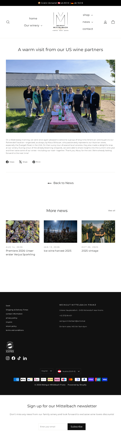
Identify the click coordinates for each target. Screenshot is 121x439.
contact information (14, 314)
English (45, 371)
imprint (9, 322)
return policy (11, 326)
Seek (8, 306)
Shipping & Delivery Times (17, 310)
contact (88, 28)
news (87, 22)
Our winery (32, 25)
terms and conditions (15, 330)
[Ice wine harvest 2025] (60, 231)
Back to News (63, 183)
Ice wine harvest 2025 (57, 250)
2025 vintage (90, 250)
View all (111, 210)
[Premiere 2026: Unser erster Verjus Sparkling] (22, 231)
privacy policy (11, 318)
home (33, 18)
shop (86, 15)
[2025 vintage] (98, 231)
